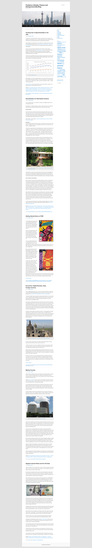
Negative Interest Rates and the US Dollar (38, 463)
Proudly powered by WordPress (46, 544)
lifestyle (51, 93)
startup (58, 74)
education (46, 93)
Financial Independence (35, 280)
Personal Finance (36, 93)
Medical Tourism (30, 370)
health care (59, 57)
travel (31, 365)
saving (64, 71)
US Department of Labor (40, 49)
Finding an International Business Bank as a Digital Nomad (42, 456)
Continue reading (29, 278)
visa (32, 365)
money (33, 93)
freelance (41, 364)
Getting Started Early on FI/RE (34, 216)
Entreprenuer (30, 280)
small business (49, 281)
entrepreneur (59, 33)
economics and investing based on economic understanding (40, 293)
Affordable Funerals (60, 80)
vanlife (63, 76)
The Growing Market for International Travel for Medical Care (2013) (39, 455)
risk (51, 211)
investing (44, 211)
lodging (63, 63)
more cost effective (31, 379)
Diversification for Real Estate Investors (37, 99)
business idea (59, 44)
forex (62, 52)
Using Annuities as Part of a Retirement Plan (35, 205)
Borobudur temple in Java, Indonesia (36, 338)
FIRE (34, 281)
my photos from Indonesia (46, 338)
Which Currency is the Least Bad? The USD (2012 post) (44, 537)
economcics (30, 93)
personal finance (28, 94)
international (48, 364)
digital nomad (34, 364)
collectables (50, 280)
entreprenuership (31, 281)
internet (58, 61)
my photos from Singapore (42, 418)
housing (42, 211)
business (59, 43)
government (44, 364)
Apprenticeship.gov (29, 84)
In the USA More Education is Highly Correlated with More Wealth (38, 87)
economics (42, 93)
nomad (58, 37)
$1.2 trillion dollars (44, 519)
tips (64, 75)
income (49, 93)
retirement (59, 71)
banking (59, 42)
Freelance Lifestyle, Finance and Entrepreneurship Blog (37, 6)
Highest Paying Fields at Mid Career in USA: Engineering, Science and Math (37, 91)
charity (58, 31)
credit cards (59, 46)
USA (61, 76)
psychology (44, 281)
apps (58, 30)
